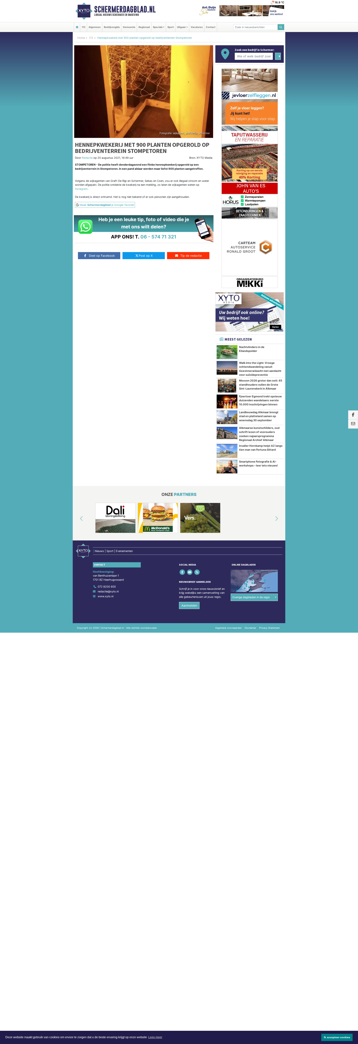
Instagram (81, 188)
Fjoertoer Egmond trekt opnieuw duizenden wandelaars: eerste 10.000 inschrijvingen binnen (260, 400)
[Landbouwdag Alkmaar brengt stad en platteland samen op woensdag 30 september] (227, 417)
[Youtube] (190, 572)
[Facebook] (182, 572)
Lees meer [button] (155, 1037)
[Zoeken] (281, 27)
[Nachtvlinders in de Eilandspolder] (227, 352)
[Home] (77, 27)
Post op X (146, 255)
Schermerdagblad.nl (125, 9)
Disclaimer (250, 628)
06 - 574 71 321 (158, 237)
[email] (353, 424)
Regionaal (144, 27)
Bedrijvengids (112, 27)
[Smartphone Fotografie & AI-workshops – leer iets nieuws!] (227, 467)
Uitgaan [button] (181, 27)
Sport (170, 27)
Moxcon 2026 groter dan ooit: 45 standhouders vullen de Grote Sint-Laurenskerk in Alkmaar (260, 384)
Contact (210, 27)
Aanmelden (189, 605)
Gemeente (129, 27)
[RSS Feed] (197, 572)
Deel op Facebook (102, 255)
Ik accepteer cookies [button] (337, 1037)
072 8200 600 (107, 586)
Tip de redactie (191, 255)
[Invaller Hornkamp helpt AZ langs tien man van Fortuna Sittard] (227, 451)
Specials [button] (158, 27)
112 (83, 27)
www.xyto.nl (105, 596)
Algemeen (95, 27)
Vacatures (197, 27)
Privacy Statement (269, 628)
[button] (77, 518)
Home (81, 37)
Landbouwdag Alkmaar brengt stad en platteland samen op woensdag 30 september (258, 416)
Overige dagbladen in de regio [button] (251, 597)
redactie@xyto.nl (108, 591)
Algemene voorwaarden (228, 628)
